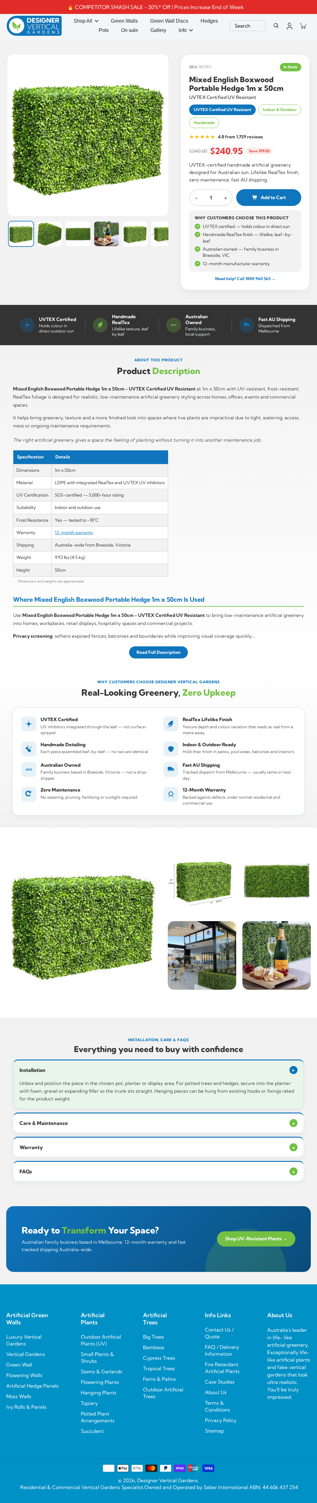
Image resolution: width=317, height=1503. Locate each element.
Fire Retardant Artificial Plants (222, 1367)
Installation (158, 1070)
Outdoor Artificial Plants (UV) (101, 1340)
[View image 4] (106, 234)
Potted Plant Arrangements (98, 1417)
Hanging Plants (98, 1392)
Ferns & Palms (159, 1379)
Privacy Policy (221, 1420)
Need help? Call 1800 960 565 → (245, 278)
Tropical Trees (159, 1368)
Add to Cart (273, 197)
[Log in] (289, 26)
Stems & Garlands (101, 1371)
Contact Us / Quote (219, 1333)
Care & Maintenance (157, 1123)
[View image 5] (135, 234)
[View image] (87, 135)
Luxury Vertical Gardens (23, 1340)
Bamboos (153, 1347)
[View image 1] (21, 234)
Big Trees (153, 1337)
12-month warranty (74, 532)
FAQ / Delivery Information (222, 1350)
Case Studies (220, 1382)
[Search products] (276, 26)
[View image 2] (50, 234)
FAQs (157, 1171)
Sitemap (214, 1431)
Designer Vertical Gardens (167, 1480)
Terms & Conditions (217, 1406)
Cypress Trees (159, 1358)
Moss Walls (18, 1396)
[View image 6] (163, 234)
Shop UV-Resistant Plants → (256, 1239)
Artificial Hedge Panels (32, 1386)
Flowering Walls (24, 1375)
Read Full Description (158, 652)
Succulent (92, 1431)
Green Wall (19, 1365)
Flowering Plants (100, 1382)
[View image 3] (78, 234)
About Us (216, 1392)
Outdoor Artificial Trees (163, 1392)
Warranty (157, 1147)
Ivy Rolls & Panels (26, 1407)
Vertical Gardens (25, 1354)
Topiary (89, 1403)
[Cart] (303, 26)
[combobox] (247, 25)
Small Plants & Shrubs (97, 1357)
